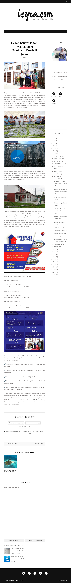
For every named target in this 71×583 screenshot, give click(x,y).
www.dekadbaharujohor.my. (37, 400)
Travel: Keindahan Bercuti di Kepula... (10, 470)
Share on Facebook (17, 423)
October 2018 (57, 161)
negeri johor (36, 431)
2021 (53, 146)
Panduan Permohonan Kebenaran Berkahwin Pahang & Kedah (17, 551)
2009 (53, 269)
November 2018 (58, 158)
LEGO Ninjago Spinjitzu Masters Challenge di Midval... (60, 211)
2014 (53, 257)
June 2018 (57, 171)
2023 (53, 141)
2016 (53, 251)
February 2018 (58, 244)
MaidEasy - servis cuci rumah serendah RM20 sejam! (17, 559)
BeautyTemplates (18, 580)
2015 (53, 254)
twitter (60, 96)
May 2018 (56, 174)
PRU (30, 433)
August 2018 (57, 166)
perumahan (25, 433)
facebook (53, 96)
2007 (53, 274)
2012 (53, 262)
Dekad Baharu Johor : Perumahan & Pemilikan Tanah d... (61, 184)
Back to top (62, 580)
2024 (53, 138)
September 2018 (58, 163)
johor (31, 431)
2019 (53, 151)
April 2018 (56, 176)
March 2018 (57, 179)
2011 (53, 264)
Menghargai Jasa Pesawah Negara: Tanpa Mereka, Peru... (61, 192)
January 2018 (57, 246)
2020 (53, 148)
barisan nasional (13, 431)
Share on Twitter (34, 423)
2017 (53, 249)
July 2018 (56, 168)
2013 (53, 259)
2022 (53, 143)
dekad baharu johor (24, 431)
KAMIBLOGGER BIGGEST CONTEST (13, 545)
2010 (53, 267)
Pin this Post (26, 427)
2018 (53, 153)
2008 (53, 272)
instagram (53, 103)
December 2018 (58, 156)
